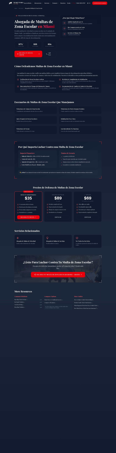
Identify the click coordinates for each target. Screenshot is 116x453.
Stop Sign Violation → (19, 307)
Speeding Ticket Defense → (21, 299)
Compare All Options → (50, 302)
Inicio (15, 8)
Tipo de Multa (27, 3)
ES (89, 3)
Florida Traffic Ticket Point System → (83, 302)
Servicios (21, 8)
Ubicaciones (37, 3)
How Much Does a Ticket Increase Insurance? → (86, 308)
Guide (68, 3)
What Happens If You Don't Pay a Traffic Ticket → (86, 305)
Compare (54, 3)
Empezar (58, 217)
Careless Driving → (19, 304)
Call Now (49, 54)
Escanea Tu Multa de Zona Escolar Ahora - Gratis (58, 275)
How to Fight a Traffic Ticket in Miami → (84, 300)
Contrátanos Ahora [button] (100, 3)
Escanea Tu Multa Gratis (26, 54)
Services (46, 3)
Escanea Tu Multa (27, 217)
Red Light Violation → (19, 302)
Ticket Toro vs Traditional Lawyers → (53, 300)
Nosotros (62, 3)
